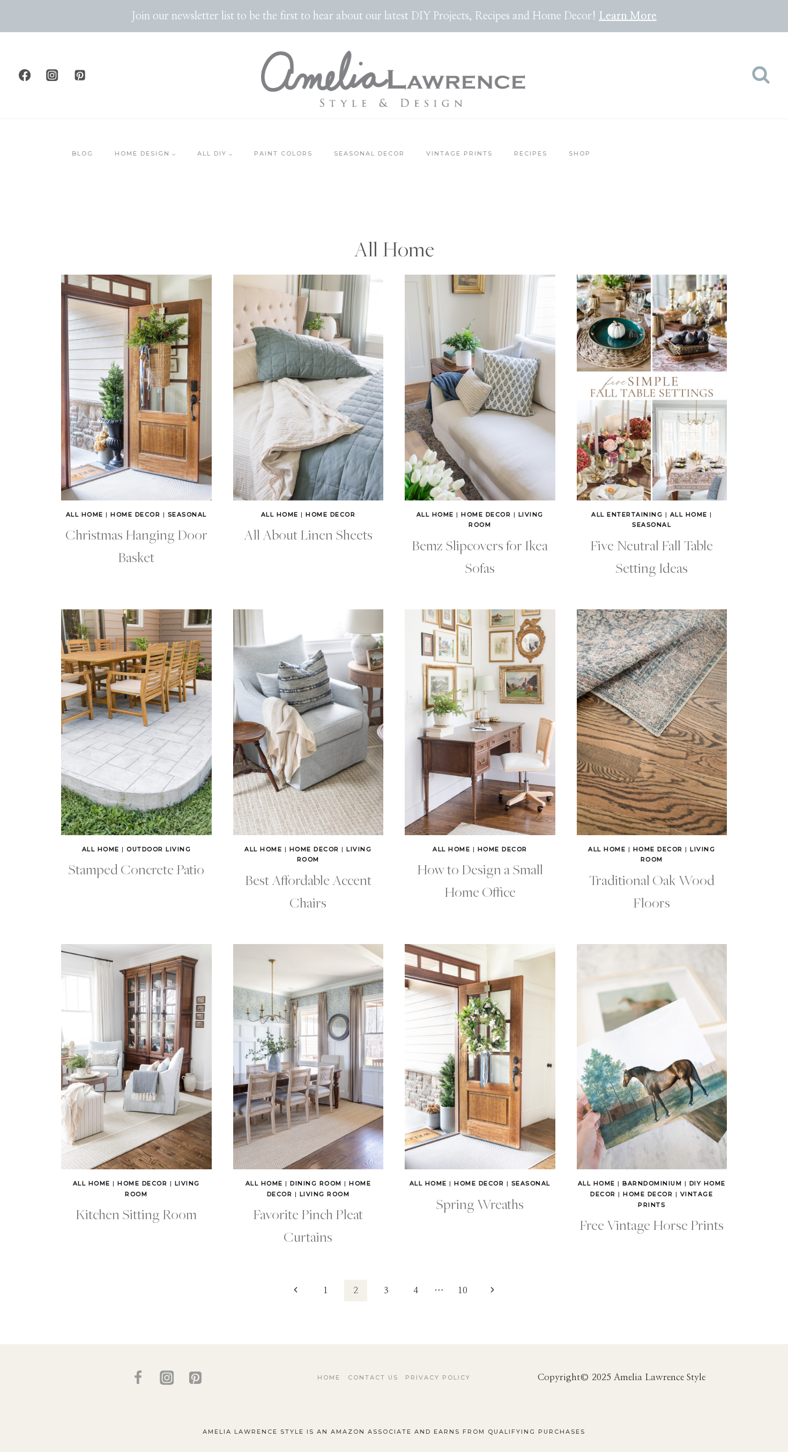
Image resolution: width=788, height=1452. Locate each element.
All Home (84, 514)
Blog (82, 153)
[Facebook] (25, 75)
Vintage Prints (459, 153)
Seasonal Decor (369, 153)
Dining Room (316, 1183)
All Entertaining (627, 514)
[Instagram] (52, 75)
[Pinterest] (80, 75)
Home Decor (135, 514)
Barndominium (652, 1183)
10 (462, 1290)
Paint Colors (283, 153)
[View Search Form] (761, 75)
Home (328, 1377)
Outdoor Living (159, 849)
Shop (580, 153)
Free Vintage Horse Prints (651, 1224)
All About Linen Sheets (308, 534)
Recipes (530, 153)
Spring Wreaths (480, 1204)
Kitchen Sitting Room (136, 1214)
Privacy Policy (438, 1377)
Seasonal (187, 514)
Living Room (325, 1194)
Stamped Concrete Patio (136, 869)
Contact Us (373, 1377)
